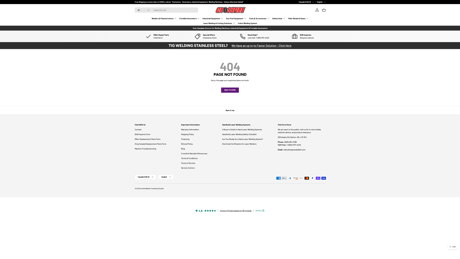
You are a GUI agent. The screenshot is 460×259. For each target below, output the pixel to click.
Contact (138, 129)
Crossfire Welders (145, 188)
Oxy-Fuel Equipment (234, 18)
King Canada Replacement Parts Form (150, 144)
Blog (183, 148)
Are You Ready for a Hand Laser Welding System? (242, 139)
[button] (323, 10)
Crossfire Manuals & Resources (194, 153)
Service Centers (188, 168)
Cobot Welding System (247, 23)
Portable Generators (188, 18)
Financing (185, 139)
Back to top (230, 110)
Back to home (230, 90)
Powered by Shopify (157, 188)
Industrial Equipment (211, 18)
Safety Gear (277, 18)
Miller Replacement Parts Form (147, 139)
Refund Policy (187, 144)
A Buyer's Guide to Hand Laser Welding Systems (242, 129)
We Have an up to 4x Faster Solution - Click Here (261, 45)
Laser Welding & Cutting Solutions (217, 23)
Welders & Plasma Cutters (163, 18)
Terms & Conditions (189, 158)
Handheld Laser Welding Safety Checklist (239, 134)
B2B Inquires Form (142, 134)
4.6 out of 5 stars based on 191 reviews (236, 210)
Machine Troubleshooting (145, 148)
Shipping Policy (187, 134)
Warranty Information (190, 129)
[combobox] (166, 10)
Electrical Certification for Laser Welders (239, 144)
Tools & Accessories (257, 18)
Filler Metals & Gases (296, 18)
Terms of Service (188, 163)
